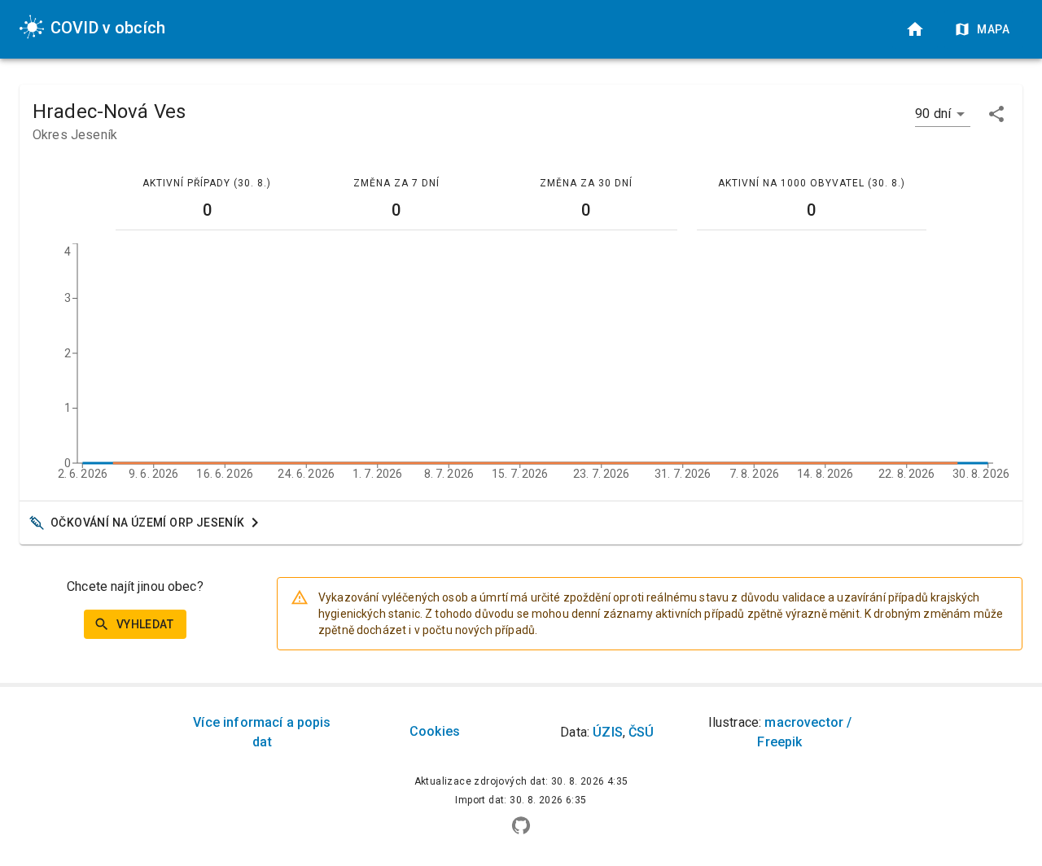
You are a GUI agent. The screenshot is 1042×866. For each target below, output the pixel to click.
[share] (996, 113)
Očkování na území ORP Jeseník (147, 522)
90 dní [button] (933, 113)
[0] (915, 29)
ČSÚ (641, 732)
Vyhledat (144, 624)
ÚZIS (608, 732)
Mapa (993, 29)
